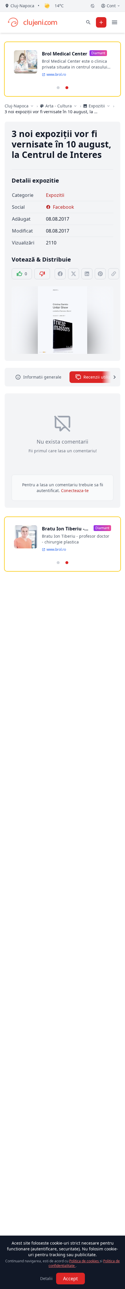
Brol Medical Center (64, 54)
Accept (70, 1278)
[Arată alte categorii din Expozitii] (108, 106)
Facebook (63, 207)
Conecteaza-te (75, 490)
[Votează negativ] (42, 273)
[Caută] (88, 22)
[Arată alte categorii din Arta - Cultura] (75, 106)
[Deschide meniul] (114, 22)
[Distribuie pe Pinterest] (100, 273)
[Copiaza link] (113, 273)
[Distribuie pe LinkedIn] (86, 273)
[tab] (58, 87)
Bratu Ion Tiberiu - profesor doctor (63, 528)
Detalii (46, 1278)
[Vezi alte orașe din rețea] (32, 106)
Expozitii (55, 195)
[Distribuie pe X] (73, 273)
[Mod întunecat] (92, 5)
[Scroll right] (111, 377)
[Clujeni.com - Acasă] (32, 22)
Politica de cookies (84, 1261)
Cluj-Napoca (16, 106)
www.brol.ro (56, 74)
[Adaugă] (101, 22)
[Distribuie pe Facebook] (60, 273)
